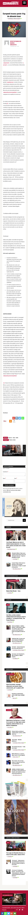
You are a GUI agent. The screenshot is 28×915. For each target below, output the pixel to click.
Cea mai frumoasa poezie (12, 580)
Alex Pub (14, 698)
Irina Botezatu (15, 658)
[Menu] (24, 3)
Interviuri (9, 532)
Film (8, 604)
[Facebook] (2, 913)
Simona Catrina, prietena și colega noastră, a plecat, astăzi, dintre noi (19, 733)
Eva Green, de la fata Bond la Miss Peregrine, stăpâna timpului (18, 655)
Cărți (8, 842)
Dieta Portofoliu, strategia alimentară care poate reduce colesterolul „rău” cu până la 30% (15, 686)
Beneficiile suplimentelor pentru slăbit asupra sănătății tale (18, 695)
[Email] (14, 913)
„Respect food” (6, 62)
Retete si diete (12, 439)
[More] (10, 421)
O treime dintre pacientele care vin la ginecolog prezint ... (13, 902)
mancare (10, 437)
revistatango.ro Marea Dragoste (14, 18)
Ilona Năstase (9, 621)
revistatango (6, 451)
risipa (14, 437)
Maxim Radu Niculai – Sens (13, 591)
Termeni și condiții (11, 909)
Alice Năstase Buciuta (11, 549)
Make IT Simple (6, 446)
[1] (7, 103)
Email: (15, 478)
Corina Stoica (9, 727)
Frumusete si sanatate (8, 895)
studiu (17, 437)
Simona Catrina (15, 756)
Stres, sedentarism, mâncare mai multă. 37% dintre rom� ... (11, 454)
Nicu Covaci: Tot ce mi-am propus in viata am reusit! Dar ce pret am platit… (18, 762)
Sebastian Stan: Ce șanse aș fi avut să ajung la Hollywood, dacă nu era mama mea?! (18, 640)
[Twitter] (19, 418)
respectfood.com (10, 82)
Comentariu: (5, 471)
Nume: (4, 478)
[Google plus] (13, 418)
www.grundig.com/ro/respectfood (10, 92)
